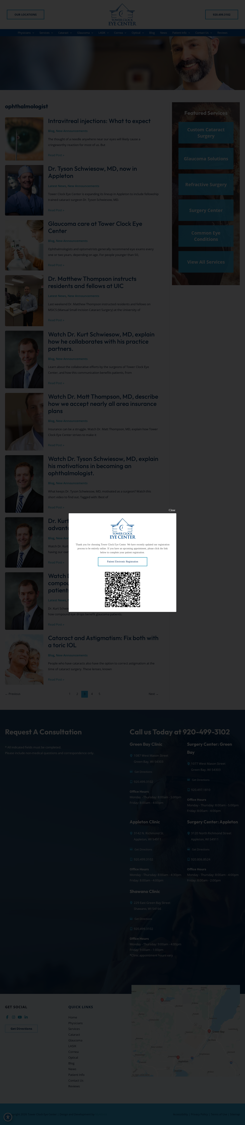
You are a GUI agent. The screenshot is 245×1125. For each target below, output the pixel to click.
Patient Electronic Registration (122, 561)
